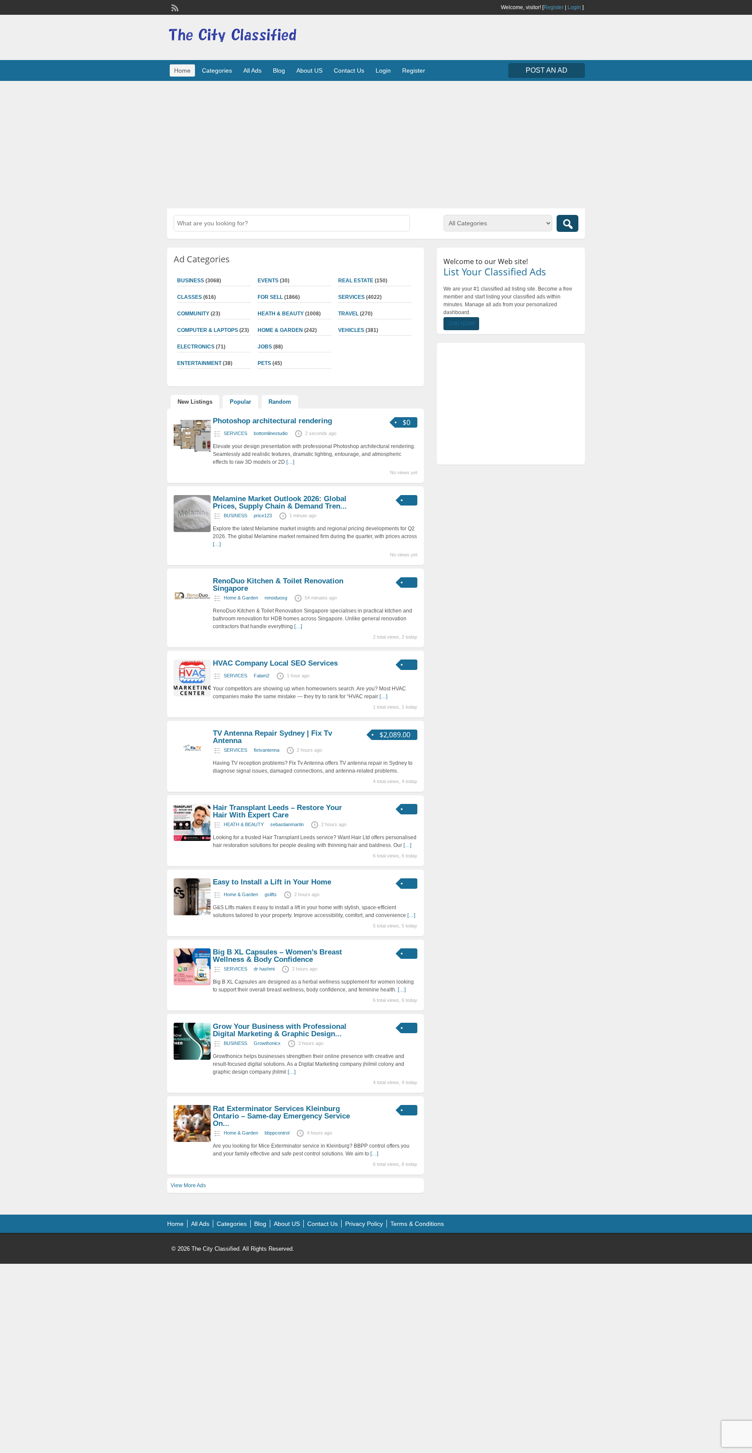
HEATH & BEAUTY (281, 314)
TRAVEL (348, 314)
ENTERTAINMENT (199, 363)
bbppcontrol (277, 1132)
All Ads (252, 70)
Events (268, 281)
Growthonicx (267, 1043)
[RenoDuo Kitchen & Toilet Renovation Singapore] (192, 612)
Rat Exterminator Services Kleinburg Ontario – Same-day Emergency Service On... (281, 1116)
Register (554, 7)
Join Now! (461, 324)
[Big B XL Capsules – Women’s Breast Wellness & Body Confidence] (192, 984)
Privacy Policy (364, 1223)
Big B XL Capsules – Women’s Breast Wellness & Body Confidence (277, 956)
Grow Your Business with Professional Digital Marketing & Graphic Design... (279, 1030)
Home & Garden (280, 330)
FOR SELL (270, 297)
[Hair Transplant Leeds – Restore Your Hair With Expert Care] (192, 839)
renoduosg (276, 597)
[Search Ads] (567, 223)
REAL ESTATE (355, 281)
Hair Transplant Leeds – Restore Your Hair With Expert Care (277, 811)
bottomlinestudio (271, 433)
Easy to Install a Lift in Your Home (272, 882)
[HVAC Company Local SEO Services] (192, 695)
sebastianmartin (287, 824)
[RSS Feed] (174, 6)
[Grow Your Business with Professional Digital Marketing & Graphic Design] (192, 1058)
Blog (279, 70)
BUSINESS (190, 281)
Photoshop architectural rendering (272, 421)
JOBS (265, 347)
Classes (189, 297)
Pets (264, 363)
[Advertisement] (376, 143)
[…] (290, 462)
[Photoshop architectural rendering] (192, 452)
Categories (217, 70)
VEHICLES (351, 330)
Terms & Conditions (417, 1223)
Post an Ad (546, 70)
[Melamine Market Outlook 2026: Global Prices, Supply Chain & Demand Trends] (192, 530)
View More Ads (188, 1185)
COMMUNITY (193, 314)
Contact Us (349, 70)
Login (574, 7)
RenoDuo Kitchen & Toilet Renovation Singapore (278, 585)
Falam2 (261, 675)
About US (309, 70)
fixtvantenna (266, 750)
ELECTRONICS (196, 347)
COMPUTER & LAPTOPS (207, 330)
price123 (263, 515)
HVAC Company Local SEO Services (275, 663)
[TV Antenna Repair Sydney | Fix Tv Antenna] (192, 765)
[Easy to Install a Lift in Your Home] (192, 914)
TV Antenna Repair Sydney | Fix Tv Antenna (272, 737)
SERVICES (351, 297)
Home (182, 70)
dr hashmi (264, 968)
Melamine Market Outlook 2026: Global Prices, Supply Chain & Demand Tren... (280, 502)
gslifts (271, 894)
